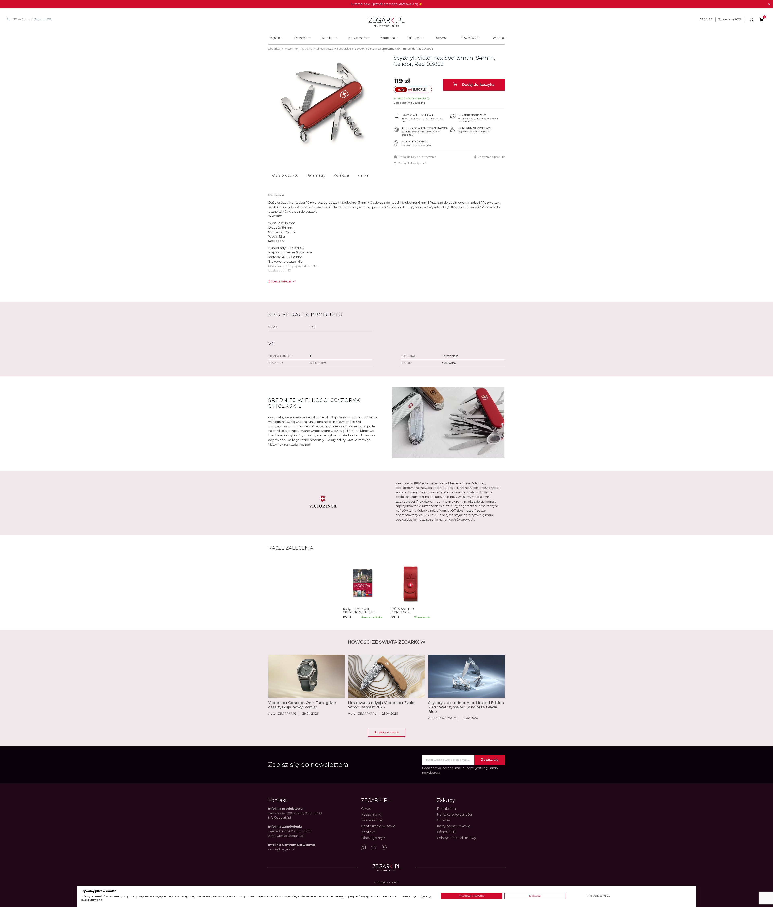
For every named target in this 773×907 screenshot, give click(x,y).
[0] (762, 20)
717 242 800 (21, 19)
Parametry (316, 175)
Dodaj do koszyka (477, 84)
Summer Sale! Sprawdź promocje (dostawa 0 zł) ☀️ (386, 4)
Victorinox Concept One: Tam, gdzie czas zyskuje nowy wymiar (302, 705)
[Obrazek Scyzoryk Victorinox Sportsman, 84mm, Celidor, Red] (324, 103)
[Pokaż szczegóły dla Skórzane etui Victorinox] (410, 583)
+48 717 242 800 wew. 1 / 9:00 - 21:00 (295, 813)
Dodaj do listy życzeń (412, 163)
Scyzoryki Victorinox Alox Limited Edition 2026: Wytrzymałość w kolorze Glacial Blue (466, 707)
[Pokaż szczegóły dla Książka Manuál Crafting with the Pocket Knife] (362, 583)
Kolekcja (341, 175)
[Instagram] (363, 847)
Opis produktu (285, 175)
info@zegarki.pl (279, 817)
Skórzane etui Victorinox (403, 610)
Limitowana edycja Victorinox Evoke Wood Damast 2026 (382, 705)
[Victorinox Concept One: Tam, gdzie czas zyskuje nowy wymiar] (306, 676)
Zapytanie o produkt (491, 156)
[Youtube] (384, 847)
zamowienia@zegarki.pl (285, 836)
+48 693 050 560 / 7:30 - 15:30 (290, 831)
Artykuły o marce (386, 732)
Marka (363, 175)
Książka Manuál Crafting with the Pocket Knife (358, 610)
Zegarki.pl (274, 48)
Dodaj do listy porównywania (417, 157)
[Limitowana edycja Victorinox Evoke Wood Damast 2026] (386, 676)
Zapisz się (490, 759)
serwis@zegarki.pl (281, 849)
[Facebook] (373, 847)
